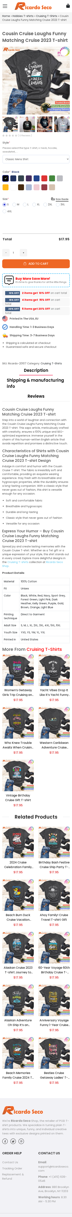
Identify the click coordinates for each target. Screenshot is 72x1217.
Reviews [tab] (36, 396)
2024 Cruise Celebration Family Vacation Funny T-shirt (18, 864)
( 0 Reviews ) (25, 135)
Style (6, 143)
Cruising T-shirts (17, 562)
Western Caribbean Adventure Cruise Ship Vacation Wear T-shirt (54, 745)
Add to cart (37, 264)
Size (6, 199)
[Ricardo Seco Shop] (33, 6)
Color (11, 172)
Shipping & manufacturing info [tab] (35, 383)
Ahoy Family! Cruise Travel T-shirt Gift (54, 917)
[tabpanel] (36, 525)
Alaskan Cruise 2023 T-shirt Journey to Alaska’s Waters (18, 970)
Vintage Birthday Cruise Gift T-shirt (18, 797)
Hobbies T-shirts (23, 16)
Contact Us (10, 1162)
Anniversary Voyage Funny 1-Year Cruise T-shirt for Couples (54, 1022)
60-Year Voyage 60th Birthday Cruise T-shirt (54, 970)
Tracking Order (12, 1168)
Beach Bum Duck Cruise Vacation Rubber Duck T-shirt (18, 917)
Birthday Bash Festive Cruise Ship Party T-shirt (54, 864)
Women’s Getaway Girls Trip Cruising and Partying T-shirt (18, 692)
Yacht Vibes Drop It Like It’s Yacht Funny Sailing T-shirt (54, 692)
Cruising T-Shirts (46, 16)
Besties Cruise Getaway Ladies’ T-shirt (54, 1075)
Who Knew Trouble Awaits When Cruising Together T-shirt (18, 745)
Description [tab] (36, 370)
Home (6, 16)
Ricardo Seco (20, 1121)
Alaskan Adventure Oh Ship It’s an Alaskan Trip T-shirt (18, 1022)
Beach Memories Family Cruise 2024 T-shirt (18, 1075)
